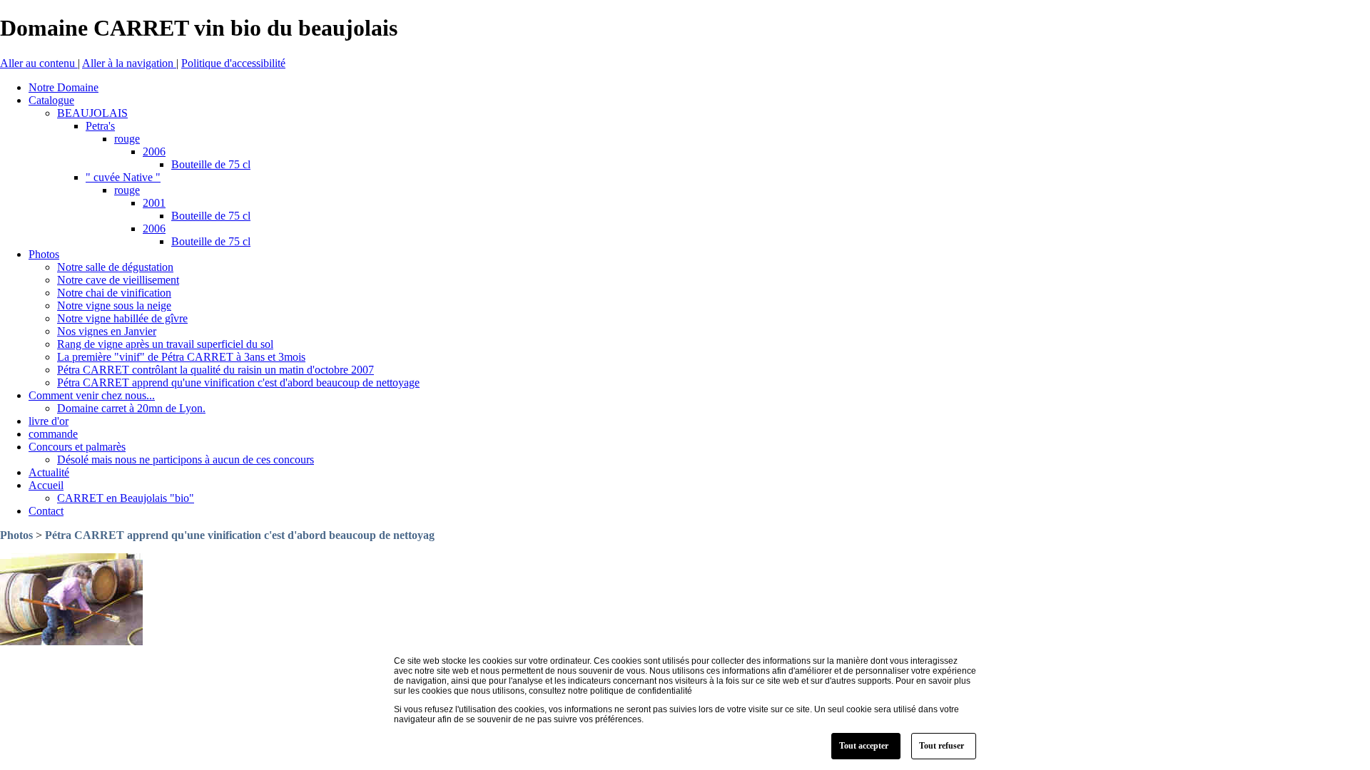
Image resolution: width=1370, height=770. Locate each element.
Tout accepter (863, 746)
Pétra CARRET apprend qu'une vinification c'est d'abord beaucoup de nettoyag (240, 535)
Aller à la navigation (129, 63)
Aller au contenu (39, 63)
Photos (16, 535)
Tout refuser (941, 746)
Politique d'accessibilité (233, 63)
